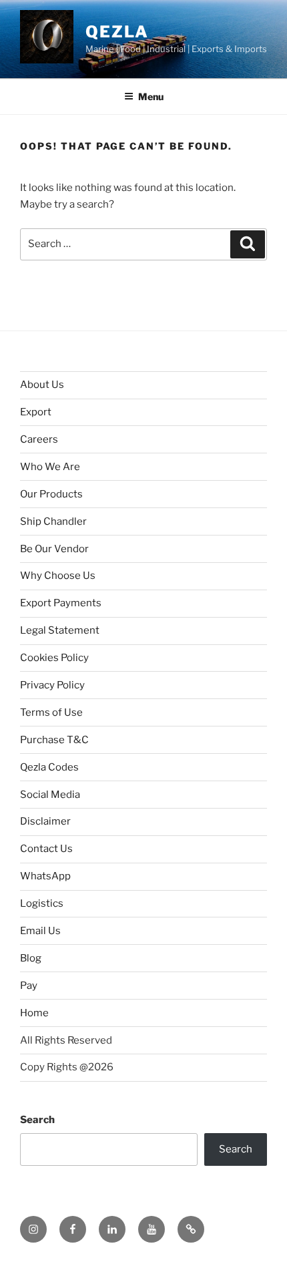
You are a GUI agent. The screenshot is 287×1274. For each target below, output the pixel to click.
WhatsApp (45, 876)
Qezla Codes (49, 767)
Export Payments (60, 603)
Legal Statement (59, 630)
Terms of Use (51, 712)
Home (34, 1013)
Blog (30, 958)
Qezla (117, 31)
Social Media (50, 795)
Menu (151, 96)
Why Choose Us (57, 576)
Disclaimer (45, 821)
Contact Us (46, 849)
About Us (42, 385)
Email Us (40, 931)
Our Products (51, 494)
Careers (39, 439)
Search (37, 1120)
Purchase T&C (54, 740)
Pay (28, 986)
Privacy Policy (52, 685)
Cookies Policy (54, 658)
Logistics (41, 903)
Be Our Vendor (54, 549)
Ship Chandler (53, 521)
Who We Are (50, 467)
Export (35, 412)
